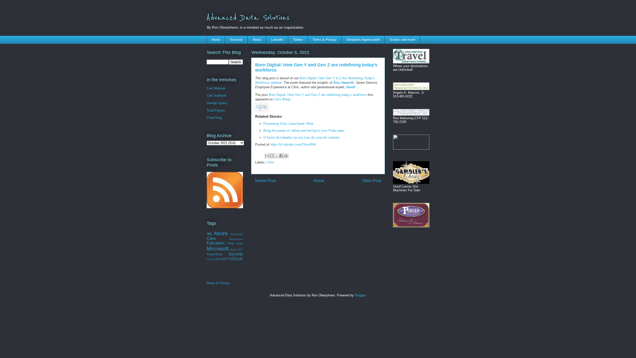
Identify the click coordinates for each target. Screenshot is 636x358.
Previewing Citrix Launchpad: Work (288, 123)
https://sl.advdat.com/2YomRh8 (293, 144)
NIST (240, 249)
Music (233, 249)
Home (216, 39)
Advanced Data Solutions (247, 18)
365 (209, 234)
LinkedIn (277, 39)
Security (236, 254)
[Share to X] (276, 155)
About (257, 39)
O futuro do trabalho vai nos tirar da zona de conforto (301, 137)
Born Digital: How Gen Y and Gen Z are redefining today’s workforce (318, 95)
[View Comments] (258, 109)
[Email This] (267, 155)
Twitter (298, 39)
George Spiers (217, 103)
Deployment (236, 239)
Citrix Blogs (282, 99)
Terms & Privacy (325, 39)
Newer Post (265, 181)
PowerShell (214, 254)
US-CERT (221, 259)
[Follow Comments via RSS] (264, 109)
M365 (240, 243)
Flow (231, 243)
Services (236, 39)
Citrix (270, 162)
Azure (221, 233)
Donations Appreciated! (363, 39)
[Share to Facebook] (281, 155)
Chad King (214, 117)
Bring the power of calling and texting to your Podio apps (304, 130)
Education (216, 243)
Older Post (371, 181)
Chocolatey (236, 234)
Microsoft (218, 248)
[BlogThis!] (271, 155)
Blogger (360, 295)
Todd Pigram (216, 110)
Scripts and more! (402, 39)
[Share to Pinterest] (285, 155)
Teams (210, 259)
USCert (235, 259)
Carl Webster (216, 88)
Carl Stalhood (216, 95)
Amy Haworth (343, 82)
